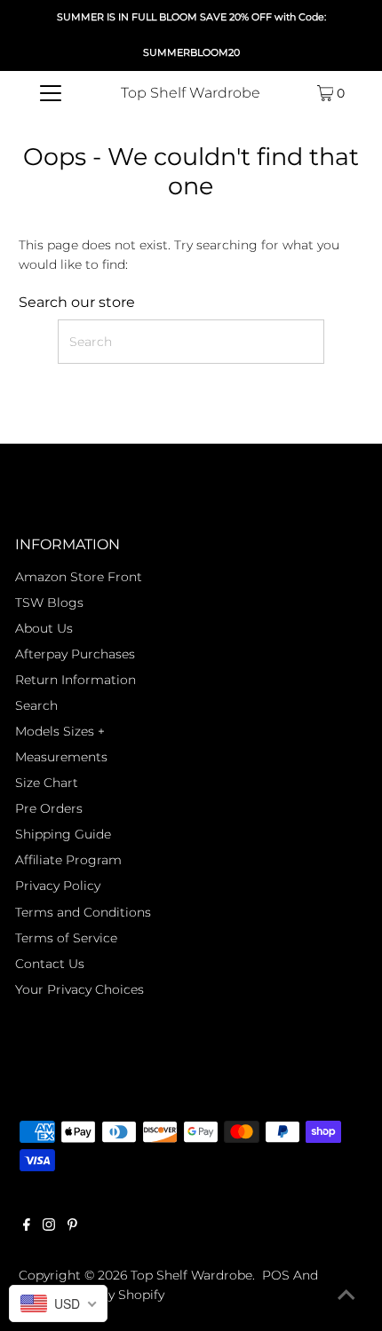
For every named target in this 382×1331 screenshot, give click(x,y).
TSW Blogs (49, 602)
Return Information (75, 680)
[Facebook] (27, 1226)
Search (36, 705)
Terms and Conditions (83, 912)
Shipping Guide (63, 834)
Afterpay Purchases (75, 654)
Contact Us (49, 964)
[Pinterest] (72, 1226)
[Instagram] (49, 1226)
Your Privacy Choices (79, 989)
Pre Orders (49, 808)
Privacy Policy (57, 885)
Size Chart (46, 783)
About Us (44, 628)
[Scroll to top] (346, 1295)
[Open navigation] (51, 93)
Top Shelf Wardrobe (190, 92)
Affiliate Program (68, 860)
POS (276, 1275)
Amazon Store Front (78, 577)
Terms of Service (66, 938)
